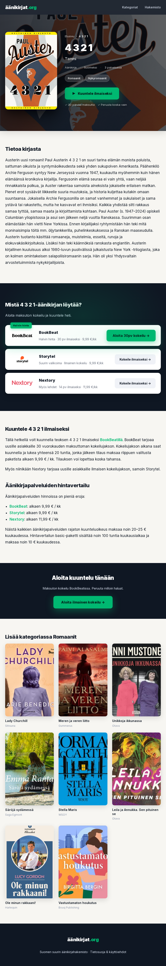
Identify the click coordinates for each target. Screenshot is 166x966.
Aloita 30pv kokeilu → (131, 335)
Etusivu (69, 36)
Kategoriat (130, 7)
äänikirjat (21, 7)
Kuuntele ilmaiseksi (95, 93)
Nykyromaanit (97, 78)
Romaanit (74, 78)
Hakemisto (153, 7)
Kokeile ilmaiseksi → (135, 359)
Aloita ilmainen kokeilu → (83, 602)
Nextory (17, 519)
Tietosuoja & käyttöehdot (108, 952)
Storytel (17, 513)
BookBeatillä (111, 440)
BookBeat (18, 506)
